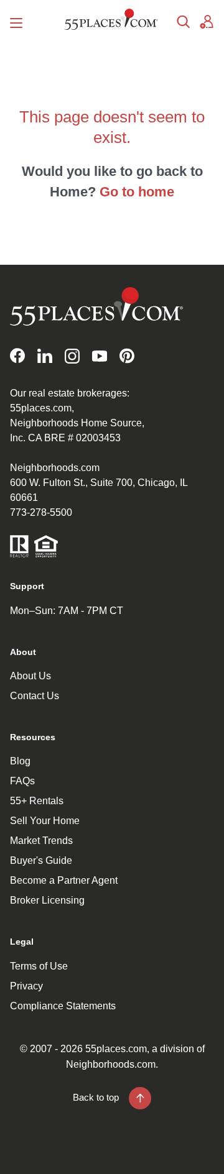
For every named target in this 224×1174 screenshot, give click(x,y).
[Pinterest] (126, 356)
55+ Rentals (36, 801)
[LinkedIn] (44, 356)
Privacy (26, 986)
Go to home (137, 191)
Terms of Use (39, 966)
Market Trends (41, 840)
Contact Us (34, 695)
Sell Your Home (45, 820)
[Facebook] (17, 356)
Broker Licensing (47, 900)
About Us (30, 676)
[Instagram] (72, 356)
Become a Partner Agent (64, 880)
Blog (20, 761)
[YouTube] (99, 356)
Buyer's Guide (41, 860)
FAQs (22, 781)
